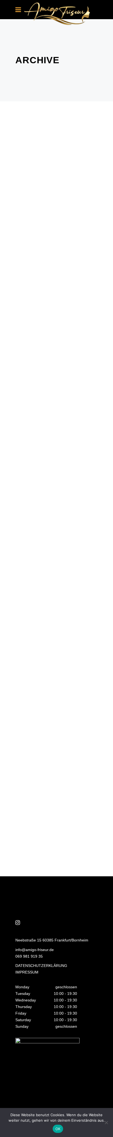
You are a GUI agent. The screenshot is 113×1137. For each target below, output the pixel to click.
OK (58, 1129)
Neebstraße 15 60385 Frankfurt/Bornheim (51, 940)
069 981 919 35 (29, 956)
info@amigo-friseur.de (34, 950)
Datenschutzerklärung (41, 965)
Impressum (26, 972)
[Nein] (106, 1122)
